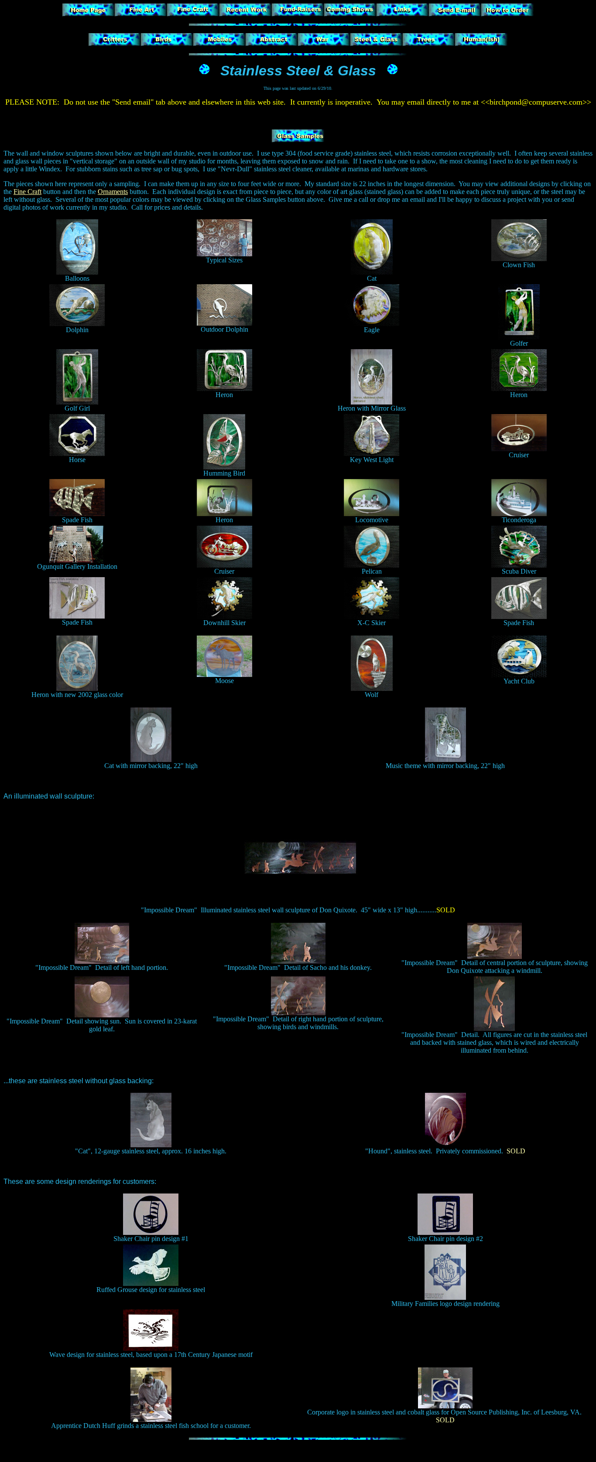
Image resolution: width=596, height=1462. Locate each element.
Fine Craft (27, 191)
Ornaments (113, 191)
